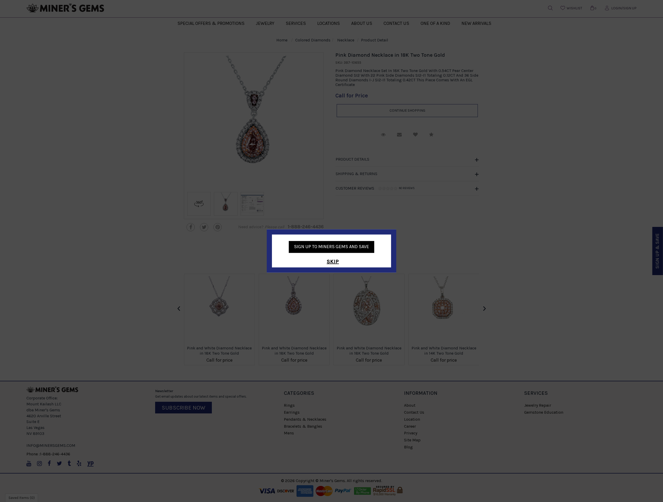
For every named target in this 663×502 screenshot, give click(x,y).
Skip (333, 261)
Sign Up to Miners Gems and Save (331, 246)
